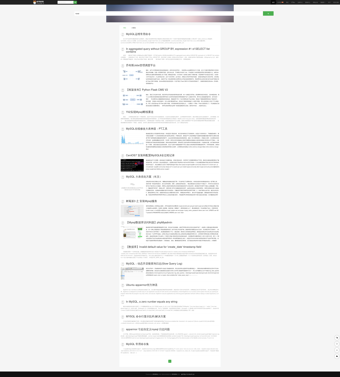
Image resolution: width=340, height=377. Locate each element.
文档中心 (300, 2)
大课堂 (133, 28)
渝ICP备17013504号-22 (187, 374)
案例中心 (307, 2)
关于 (329, 2)
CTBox (293, 2)
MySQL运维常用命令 (138, 34)
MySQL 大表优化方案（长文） (144, 176)
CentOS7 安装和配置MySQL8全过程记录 (150, 155)
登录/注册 (336, 2)
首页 (273, 2)
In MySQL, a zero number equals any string (151, 301)
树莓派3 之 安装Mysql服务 (141, 201)
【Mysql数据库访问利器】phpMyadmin (149, 222)
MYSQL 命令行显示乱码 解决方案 (146, 316)
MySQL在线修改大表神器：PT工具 (146, 128)
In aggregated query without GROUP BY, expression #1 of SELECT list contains (168, 50)
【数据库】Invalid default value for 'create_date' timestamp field (163, 247)
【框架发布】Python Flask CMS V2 (147, 89)
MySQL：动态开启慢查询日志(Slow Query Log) (154, 263)
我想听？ (323, 2)
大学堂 (279, 2)
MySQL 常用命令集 (137, 344)
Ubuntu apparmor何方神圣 (142, 285)
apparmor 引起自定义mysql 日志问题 (148, 329)
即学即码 (155, 374)
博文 (287, 2)
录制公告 (315, 2)
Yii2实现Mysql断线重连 (139, 112)
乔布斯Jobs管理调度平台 (141, 65)
